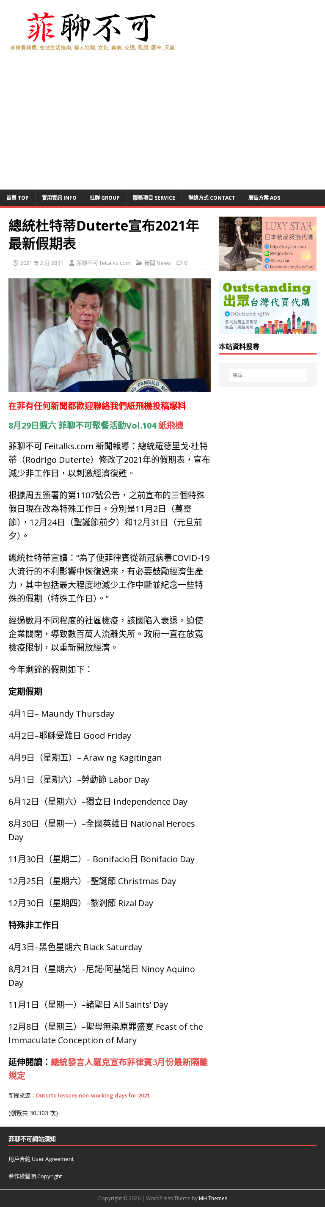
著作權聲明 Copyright (35, 1176)
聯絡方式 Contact (211, 197)
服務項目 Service (154, 197)
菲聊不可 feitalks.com (103, 263)
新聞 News (157, 263)
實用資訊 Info (59, 197)
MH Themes (213, 1198)
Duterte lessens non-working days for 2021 (93, 1095)
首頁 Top (17, 197)
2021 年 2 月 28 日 (42, 263)
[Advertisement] (162, 126)
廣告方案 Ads (264, 197)
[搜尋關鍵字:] (267, 375)
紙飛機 (139, 406)
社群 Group (105, 197)
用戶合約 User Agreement (41, 1159)
